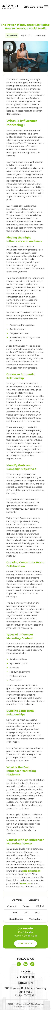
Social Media (12, 35)
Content (11, 906)
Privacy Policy (33, 1007)
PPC (26, 912)
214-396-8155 (33, 6)
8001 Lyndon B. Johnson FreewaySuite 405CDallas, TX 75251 (25, 992)
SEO (37, 912)
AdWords (17, 900)
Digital (40, 906)
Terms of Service (18, 1007)
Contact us (25, 883)
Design (26, 906)
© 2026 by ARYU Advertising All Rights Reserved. (25, 1004)
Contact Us (25, 943)
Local (15, 912)
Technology (35, 919)
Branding (34, 900)
